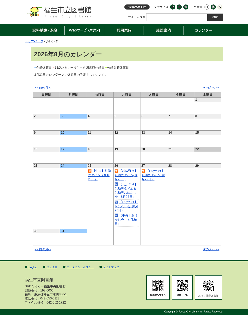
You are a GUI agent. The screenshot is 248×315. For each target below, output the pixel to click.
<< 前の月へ (43, 87)
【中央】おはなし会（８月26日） (126, 220)
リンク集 (51, 267)
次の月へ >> (211, 87)
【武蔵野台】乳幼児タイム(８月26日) (126, 175)
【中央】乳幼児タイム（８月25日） (99, 175)
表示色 (198, 7)
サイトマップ (111, 267)
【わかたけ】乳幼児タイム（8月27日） (153, 175)
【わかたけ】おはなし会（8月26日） (126, 206)
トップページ (34, 41)
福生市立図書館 (59, 13)
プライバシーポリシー (80, 267)
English (32, 267)
